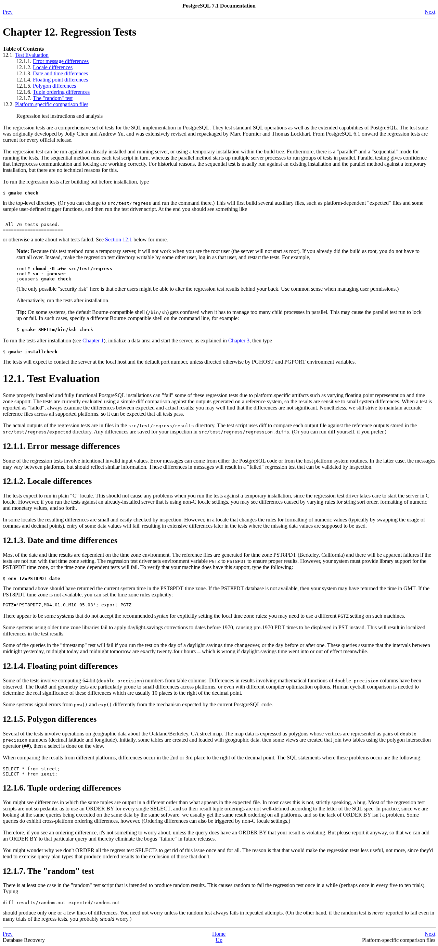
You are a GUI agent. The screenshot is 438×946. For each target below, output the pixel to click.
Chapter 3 (238, 340)
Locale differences (53, 67)
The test (53, 98)
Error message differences (61, 61)
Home (219, 934)
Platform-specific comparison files (51, 104)
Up (219, 940)
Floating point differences (60, 80)
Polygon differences (54, 86)
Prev (8, 12)
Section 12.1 (118, 239)
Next (430, 12)
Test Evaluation (32, 55)
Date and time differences (60, 73)
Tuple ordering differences (61, 92)
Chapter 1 (93, 340)
